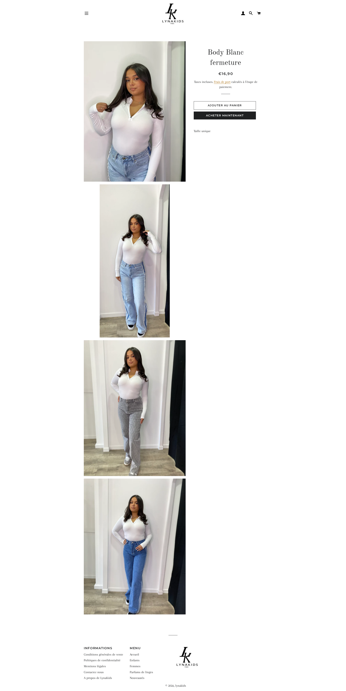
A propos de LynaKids (98, 678)
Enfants (134, 660)
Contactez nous (94, 672)
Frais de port (222, 82)
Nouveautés (137, 678)
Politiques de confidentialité (102, 660)
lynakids (180, 685)
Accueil (134, 654)
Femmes (135, 666)
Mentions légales (95, 666)
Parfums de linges (141, 672)
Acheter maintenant (225, 115)
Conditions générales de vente (103, 654)
